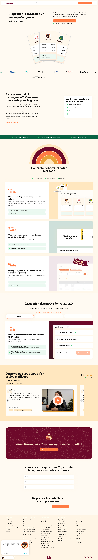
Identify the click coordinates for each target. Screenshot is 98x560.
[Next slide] (81, 400)
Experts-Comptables (63, 520)
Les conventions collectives (47, 525)
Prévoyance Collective (11, 521)
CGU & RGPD (79, 533)
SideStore (8, 531)
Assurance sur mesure (28, 525)
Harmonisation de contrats (29, 527)
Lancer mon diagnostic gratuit (63, 21)
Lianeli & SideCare (62, 531)
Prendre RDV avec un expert (39, 506)
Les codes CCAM (45, 537)
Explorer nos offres (27, 520)
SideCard (8, 529)
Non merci (6, 553)
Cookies (78, 535)
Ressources (46, 3)
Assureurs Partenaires (63, 521)
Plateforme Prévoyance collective (31, 538)
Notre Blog (43, 520)
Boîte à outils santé (45, 545)
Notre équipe (79, 525)
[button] (49, 477)
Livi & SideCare (61, 529)
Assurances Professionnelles (12, 527)
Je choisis (15, 553)
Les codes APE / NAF (45, 527)
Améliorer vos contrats (28, 521)
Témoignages (79, 527)
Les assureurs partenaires (46, 531)
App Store (78, 540)
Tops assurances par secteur (47, 541)
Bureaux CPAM (44, 535)
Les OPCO (43, 539)
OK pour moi (25, 553)
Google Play (79, 542)
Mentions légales (80, 531)
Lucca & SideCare (62, 525)
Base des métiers (45, 529)
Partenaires (38, 3)
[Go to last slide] (8, 400)
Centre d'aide (79, 521)
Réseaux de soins (45, 543)
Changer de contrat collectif (29, 523)
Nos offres (22, 3)
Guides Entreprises (45, 523)
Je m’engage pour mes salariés (13, 122)
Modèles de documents (46, 521)
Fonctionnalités (30, 3)
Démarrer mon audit (59, 506)
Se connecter (73, 3)
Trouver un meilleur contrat (85, 3)
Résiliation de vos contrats (29, 531)
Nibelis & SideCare (62, 527)
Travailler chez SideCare (81, 529)
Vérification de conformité (29, 529)
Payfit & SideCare (62, 523)
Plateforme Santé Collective (29, 536)
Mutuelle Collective (10, 520)
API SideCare (61, 536)
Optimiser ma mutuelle (48, 449)
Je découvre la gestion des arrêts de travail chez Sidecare (49, 312)
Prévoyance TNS (9, 525)
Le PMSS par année (45, 533)
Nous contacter (79, 523)
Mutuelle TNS (9, 523)
